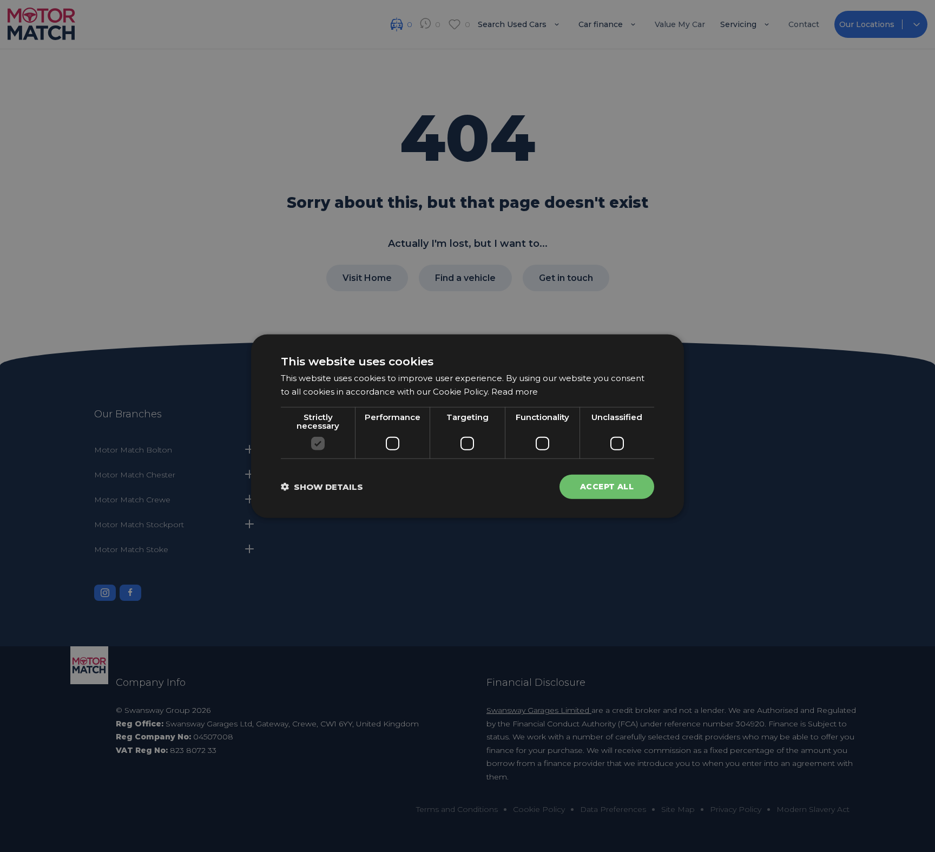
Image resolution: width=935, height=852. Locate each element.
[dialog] (467, 426)
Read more (514, 391)
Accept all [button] (607, 486)
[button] (322, 486)
